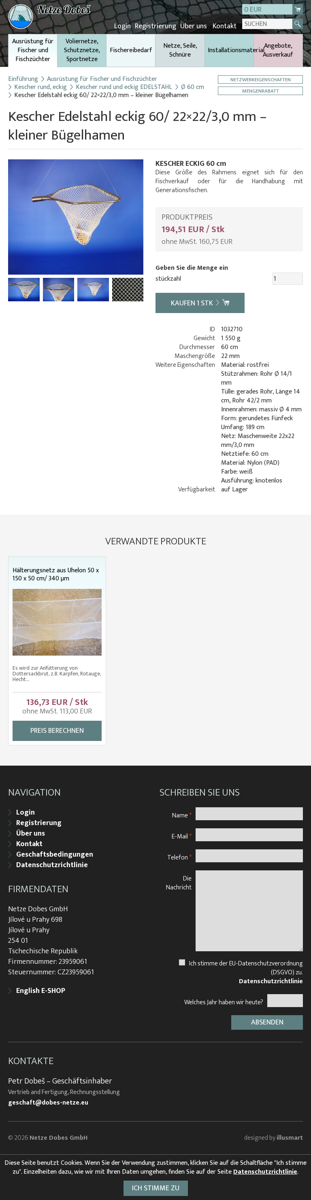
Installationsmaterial (230, 50)
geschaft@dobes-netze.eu (48, 1102)
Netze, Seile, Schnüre (180, 50)
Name (182, 815)
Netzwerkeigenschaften (260, 79)
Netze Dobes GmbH (58, 1137)
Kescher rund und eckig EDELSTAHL (124, 87)
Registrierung (155, 26)
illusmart (290, 1137)
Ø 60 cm (192, 87)
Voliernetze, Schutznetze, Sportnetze (82, 50)
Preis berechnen (57, 731)
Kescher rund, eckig (40, 87)
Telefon (179, 857)
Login (122, 26)
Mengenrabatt (260, 91)
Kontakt (224, 26)
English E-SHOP (40, 991)
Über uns (193, 26)
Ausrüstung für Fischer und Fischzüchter (32, 50)
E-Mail (182, 836)
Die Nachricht (179, 882)
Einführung (23, 79)
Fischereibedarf (131, 50)
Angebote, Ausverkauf (278, 50)
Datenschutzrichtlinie (52, 865)
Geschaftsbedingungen (54, 855)
